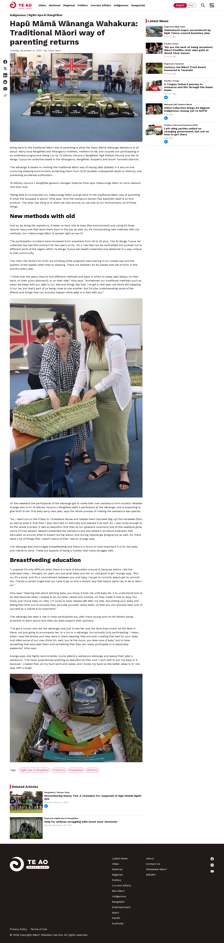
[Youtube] (197, 871)
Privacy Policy (18, 929)
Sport (115, 912)
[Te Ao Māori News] (29, 891)
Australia (117, 923)
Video (42, 5)
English (180, 5)
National (54, 5)
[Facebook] (197, 859)
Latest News (120, 858)
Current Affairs (101, 5)
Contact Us (153, 863)
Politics (83, 5)
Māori (191, 5)
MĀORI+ (151, 874)
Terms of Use (38, 929)
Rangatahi (138, 5)
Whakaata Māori (156, 869)
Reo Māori (118, 890)
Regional (69, 5)
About (150, 858)
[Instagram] (197, 865)
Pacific (116, 918)
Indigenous (121, 5)
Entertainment (121, 907)
